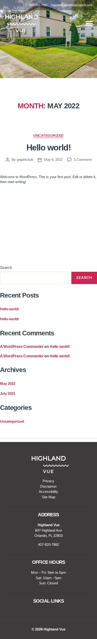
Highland (21, 17)
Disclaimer (48, 486)
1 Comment (83, 160)
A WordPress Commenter (22, 347)
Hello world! (48, 147)
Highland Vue (54, 629)
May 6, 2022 (53, 160)
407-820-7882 (38, 5)
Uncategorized (48, 135)
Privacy (48, 481)
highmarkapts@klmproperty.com (71, 5)
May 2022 (7, 383)
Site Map (48, 497)
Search (6, 268)
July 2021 (7, 393)
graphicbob (25, 160)
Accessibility (48, 492)
